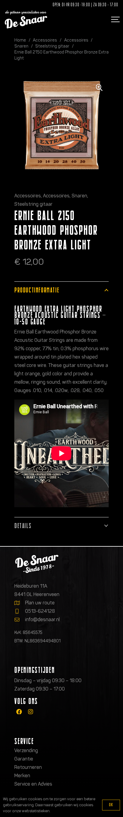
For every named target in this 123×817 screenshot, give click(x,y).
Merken (22, 775)
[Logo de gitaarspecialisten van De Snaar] (26, 19)
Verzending (26, 750)
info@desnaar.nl (42, 619)
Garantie (23, 759)
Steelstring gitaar (52, 46)
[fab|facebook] (19, 712)
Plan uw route (40, 603)
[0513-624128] (19, 611)
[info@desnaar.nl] (19, 619)
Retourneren (28, 767)
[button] (114, 19)
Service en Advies (33, 784)
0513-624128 (40, 611)
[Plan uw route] (19, 602)
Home (20, 40)
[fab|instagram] (30, 712)
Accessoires (45, 40)
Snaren (21, 46)
